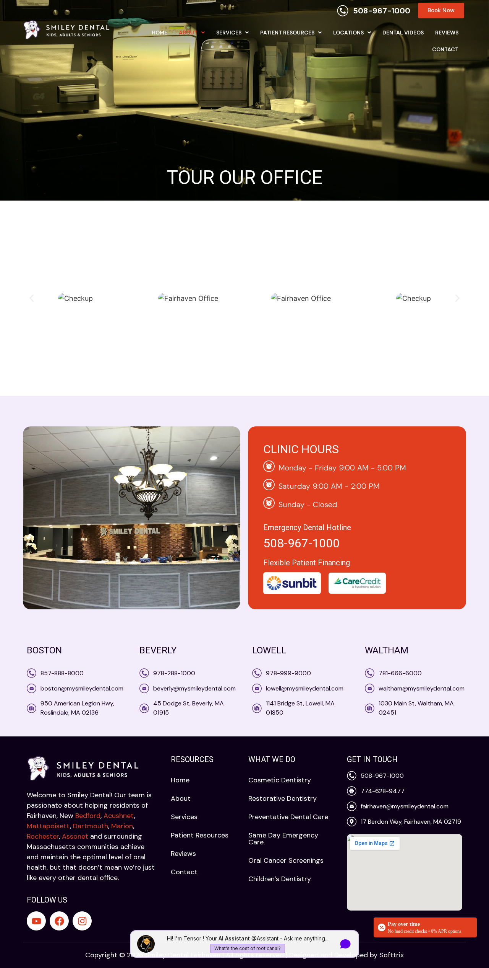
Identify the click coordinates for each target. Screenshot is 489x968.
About (188, 32)
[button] (191, 32)
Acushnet (119, 815)
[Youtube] (36, 920)
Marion (122, 826)
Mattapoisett (48, 826)
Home (159, 32)
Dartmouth (90, 826)
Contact (445, 49)
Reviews (446, 32)
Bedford (87, 815)
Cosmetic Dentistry (279, 780)
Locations (348, 32)
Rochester (43, 836)
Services (228, 32)
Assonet (75, 836)
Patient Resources (287, 32)
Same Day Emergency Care (283, 839)
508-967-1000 (301, 543)
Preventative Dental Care (288, 816)
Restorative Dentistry (282, 798)
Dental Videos (403, 32)
